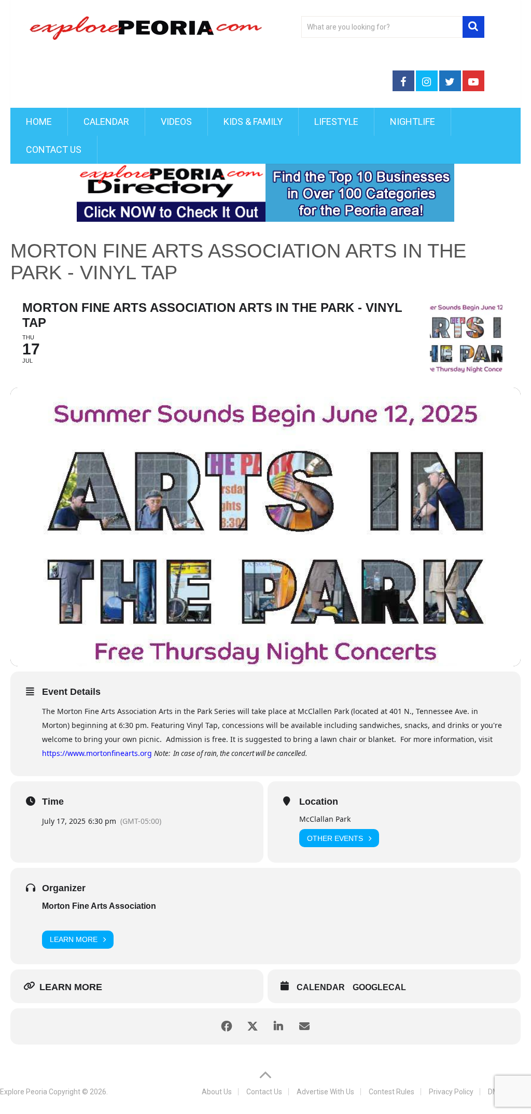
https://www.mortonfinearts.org (97, 753)
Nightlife (412, 121)
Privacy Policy (451, 1092)
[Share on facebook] (227, 1026)
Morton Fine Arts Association (99, 906)
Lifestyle (336, 121)
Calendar (106, 121)
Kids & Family (253, 121)
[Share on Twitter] (253, 1026)
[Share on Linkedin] (278, 1026)
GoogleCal (379, 987)
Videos (176, 121)
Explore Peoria (23, 1092)
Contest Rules (391, 1092)
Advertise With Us (325, 1092)
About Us (217, 1092)
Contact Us (53, 149)
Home (39, 121)
